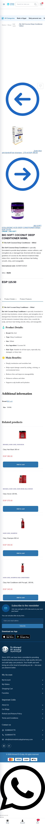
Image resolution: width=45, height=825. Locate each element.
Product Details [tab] (9, 299)
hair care (14, 25)
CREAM (4, 231)
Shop (9, 25)
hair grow (20, 489)
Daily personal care (35, 18)
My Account (6, 680)
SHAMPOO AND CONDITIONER (20, 577)
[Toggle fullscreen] (3, 815)
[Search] (35, 4)
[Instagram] (4, 746)
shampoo (14, 533)
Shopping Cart (7, 689)
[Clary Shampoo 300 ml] (22, 523)
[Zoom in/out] (1, 815)
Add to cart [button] (21, 464)
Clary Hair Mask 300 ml (11, 449)
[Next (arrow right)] (3, 817)
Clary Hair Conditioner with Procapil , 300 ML (18, 582)
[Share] (5, 815)
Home (4, 25)
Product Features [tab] (26, 299)
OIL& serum (29, 489)
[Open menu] (4, 4)
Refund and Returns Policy (12, 714)
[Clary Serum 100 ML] (22, 479)
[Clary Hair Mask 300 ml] (22, 435)
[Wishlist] (40, 86)
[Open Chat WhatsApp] (22, 813)
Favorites (5, 693)
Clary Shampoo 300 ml (11, 538)
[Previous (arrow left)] (1, 817)
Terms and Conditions (10, 718)
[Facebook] (9, 746)
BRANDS (5, 444)
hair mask (20, 444)
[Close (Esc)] (7, 815)
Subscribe (22, 626)
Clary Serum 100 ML (10, 494)
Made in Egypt (21, 18)
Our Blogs (5, 709)
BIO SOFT (12, 231)
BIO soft (9, 401)
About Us (5, 705)
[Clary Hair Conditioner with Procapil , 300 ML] (22, 568)
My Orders (6, 684)
